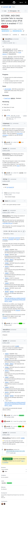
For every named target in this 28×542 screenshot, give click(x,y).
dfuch (5, 192)
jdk (10, 7)
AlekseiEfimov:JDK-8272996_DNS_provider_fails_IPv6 (17, 30)
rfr (19, 142)
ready (20, 323)
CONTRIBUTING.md (7, 223)
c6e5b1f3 (11, 187)
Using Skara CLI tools (9, 107)
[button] (10, 43)
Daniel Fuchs (7, 98)
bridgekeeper (6, 123)
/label (18, 165)
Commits (16, 34)
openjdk (5, 7)
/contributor (11, 239)
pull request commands (14, 237)
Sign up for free (7, 458)
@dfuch (13, 98)
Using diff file (7, 110)
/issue (17, 239)
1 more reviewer (4, 469)
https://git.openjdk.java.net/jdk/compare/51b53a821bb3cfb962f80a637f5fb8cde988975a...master (15, 299)
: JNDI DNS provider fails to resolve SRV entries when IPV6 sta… (13, 117)
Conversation (7, 34)
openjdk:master (5, 30)
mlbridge (5, 179)
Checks (24, 34)
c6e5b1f (25, 115)
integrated (21, 415)
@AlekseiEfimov (6, 153)
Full (7, 187)
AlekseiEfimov (5, 29)
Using (6, 104)
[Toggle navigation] (2, 2)
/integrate (17, 310)
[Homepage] (14, 2)
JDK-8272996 (7, 89)
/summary (4, 239)
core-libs (21, 172)
